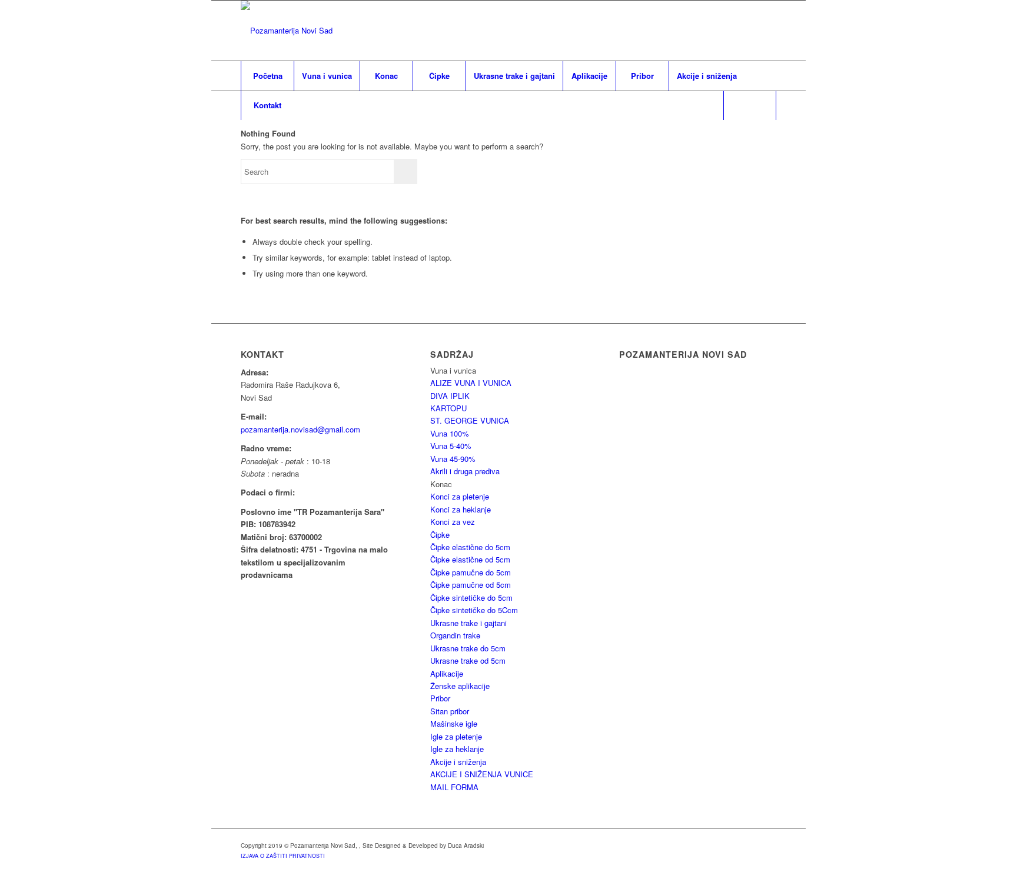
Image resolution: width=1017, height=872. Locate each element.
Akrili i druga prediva (465, 471)
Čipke (440, 534)
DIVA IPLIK (450, 395)
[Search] (749, 105)
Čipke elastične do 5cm (470, 547)
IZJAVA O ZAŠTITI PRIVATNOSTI (283, 856)
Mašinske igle (453, 723)
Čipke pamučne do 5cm (470, 572)
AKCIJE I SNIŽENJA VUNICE (481, 774)
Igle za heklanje (457, 748)
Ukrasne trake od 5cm (468, 660)
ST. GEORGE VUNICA (469, 420)
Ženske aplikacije (460, 685)
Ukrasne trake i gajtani (468, 622)
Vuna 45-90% (453, 458)
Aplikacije (446, 673)
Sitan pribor (449, 711)
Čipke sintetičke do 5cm (471, 597)
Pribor (440, 698)
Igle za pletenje (456, 736)
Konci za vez (452, 521)
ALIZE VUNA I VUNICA (470, 382)
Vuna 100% (449, 433)
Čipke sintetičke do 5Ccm (474, 609)
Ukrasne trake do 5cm (468, 648)
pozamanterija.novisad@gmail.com (300, 429)
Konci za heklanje (460, 509)
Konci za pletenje (459, 496)
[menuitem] (267, 76)
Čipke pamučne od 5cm (470, 584)
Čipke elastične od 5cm (470, 559)
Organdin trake (455, 635)
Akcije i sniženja (458, 761)
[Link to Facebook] (767, 30)
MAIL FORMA (454, 787)
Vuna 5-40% (450, 445)
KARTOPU (448, 408)
